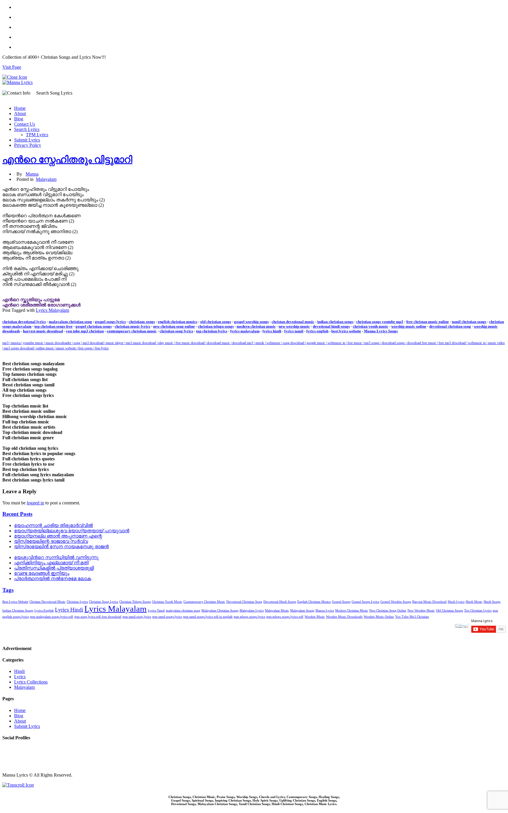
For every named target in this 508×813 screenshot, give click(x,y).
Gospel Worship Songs (395, 601)
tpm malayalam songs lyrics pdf (51, 616)
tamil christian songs (469, 321)
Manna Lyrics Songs (381, 331)
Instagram (11, 759)
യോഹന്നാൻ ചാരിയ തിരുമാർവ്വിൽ (53, 525)
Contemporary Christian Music (204, 601)
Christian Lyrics (77, 601)
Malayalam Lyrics (252, 610)
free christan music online (427, 321)
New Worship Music (421, 610)
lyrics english (317, 331)
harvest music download (43, 331)
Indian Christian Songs (17, 610)
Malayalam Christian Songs (219, 610)
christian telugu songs (216, 326)
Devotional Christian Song (244, 601)
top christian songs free (53, 326)
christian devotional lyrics (24, 321)
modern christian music (256, 326)
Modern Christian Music (351, 610)
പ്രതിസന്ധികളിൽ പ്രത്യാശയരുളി (54, 567)
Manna (32, 173)
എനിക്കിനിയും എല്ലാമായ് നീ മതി (51, 562)
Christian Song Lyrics (103, 601)
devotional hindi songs (331, 326)
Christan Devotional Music (47, 601)
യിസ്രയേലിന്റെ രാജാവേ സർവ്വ (51, 541)
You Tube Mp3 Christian (412, 616)
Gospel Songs (341, 601)
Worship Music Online (379, 616)
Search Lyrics (26, 129)
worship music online (408, 326)
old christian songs (215, 321)
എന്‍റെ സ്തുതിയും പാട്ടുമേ (31, 299)
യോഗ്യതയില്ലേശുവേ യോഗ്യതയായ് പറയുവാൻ (71, 530)
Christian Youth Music (167, 601)
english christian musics (177, 321)
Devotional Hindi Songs (279, 601)
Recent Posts (17, 514)
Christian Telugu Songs (135, 601)
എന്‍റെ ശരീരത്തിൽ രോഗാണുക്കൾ (41, 304)
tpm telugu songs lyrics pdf (284, 616)
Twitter (9, 754)
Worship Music (315, 616)
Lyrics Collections (31, 681)
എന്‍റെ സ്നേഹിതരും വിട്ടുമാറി (67, 159)
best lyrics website (346, 331)
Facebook (11, 749)
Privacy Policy (27, 145)
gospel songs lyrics (110, 321)
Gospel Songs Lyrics (365, 601)
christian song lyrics (176, 331)
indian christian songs (335, 321)
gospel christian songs (94, 326)
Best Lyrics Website (15, 601)
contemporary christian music (132, 331)
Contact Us (24, 124)
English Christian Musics (314, 601)
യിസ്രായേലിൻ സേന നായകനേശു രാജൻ (61, 546)
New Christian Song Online (387, 610)
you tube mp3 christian (85, 331)
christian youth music (370, 326)
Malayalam (46, 179)
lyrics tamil (293, 331)
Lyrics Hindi (69, 610)
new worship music (294, 326)
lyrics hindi (272, 331)
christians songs (142, 321)
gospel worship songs (251, 321)
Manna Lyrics (324, 610)
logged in (35, 502)
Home (20, 108)
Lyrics (20, 676)
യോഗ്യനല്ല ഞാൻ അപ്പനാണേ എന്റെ (58, 535)
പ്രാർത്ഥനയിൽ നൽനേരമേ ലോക (52, 578)
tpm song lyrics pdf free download (97, 616)
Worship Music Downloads (344, 616)
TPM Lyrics (37, 134)
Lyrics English (44, 610)
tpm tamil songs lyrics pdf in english (208, 616)
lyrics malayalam (245, 331)
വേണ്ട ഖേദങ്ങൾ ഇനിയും (41, 573)
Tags (8, 590)
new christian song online (174, 326)
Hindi (19, 671)
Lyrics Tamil (156, 610)
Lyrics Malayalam (52, 310)
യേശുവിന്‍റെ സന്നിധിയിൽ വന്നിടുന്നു (56, 557)
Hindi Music (474, 601)
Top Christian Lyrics (478, 610)
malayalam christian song (70, 321)
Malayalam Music (277, 610)
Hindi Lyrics (456, 601)
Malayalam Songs (302, 610)
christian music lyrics (132, 326)
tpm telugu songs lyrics (249, 616)
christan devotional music (293, 321)
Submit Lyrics (27, 139)
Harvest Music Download (429, 601)
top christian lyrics (211, 331)
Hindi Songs (492, 601)
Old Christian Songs (449, 610)
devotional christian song (450, 326)
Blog (18, 118)
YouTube (10, 764)
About (20, 113)
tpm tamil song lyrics (137, 616)
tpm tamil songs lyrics (167, 616)
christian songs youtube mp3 (379, 321)
